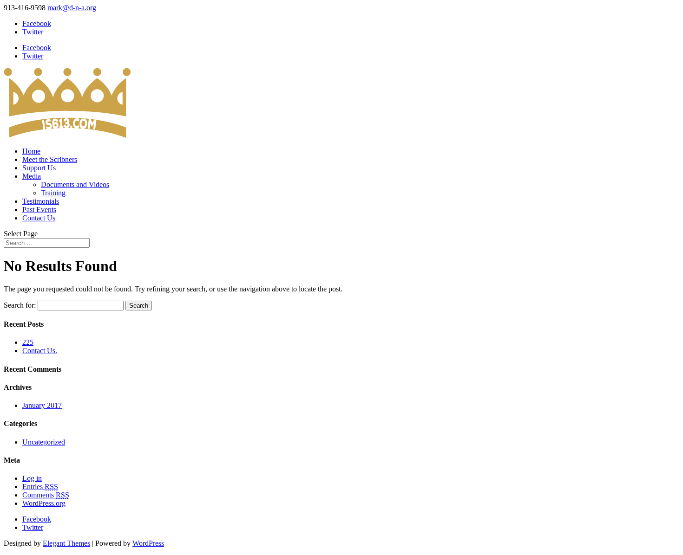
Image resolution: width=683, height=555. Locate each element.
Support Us (39, 168)
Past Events (39, 209)
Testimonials (40, 201)
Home (31, 151)
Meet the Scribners (49, 159)
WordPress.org (44, 503)
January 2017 (42, 405)
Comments (45, 495)
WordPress (148, 543)
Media (31, 176)
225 (27, 342)
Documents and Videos (75, 184)
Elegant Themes (66, 543)
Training (53, 193)
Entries (40, 486)
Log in (32, 478)
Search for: (20, 305)
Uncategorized (43, 442)
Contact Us (38, 218)
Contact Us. (39, 351)
